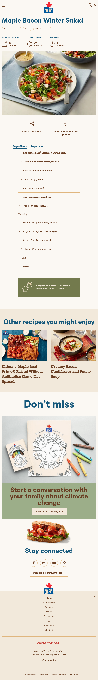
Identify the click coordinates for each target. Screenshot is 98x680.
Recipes (49, 612)
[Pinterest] (64, 563)
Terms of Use (74, 674)
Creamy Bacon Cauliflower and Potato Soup (71, 371)
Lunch (17, 29)
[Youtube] (54, 563)
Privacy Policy (44, 674)
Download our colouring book (49, 511)
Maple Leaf (32, 674)
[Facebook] (33, 563)
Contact (49, 630)
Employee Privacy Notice (59, 674)
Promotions (49, 616)
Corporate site (49, 660)
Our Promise (49, 602)
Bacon (6, 29)
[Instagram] (44, 563)
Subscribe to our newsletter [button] (47, 572)
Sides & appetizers (42, 29)
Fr (95, 5)
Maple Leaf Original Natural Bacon (47, 152)
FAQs (49, 621)
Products (49, 607)
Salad (27, 29)
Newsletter (49, 625)
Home (49, 598)
